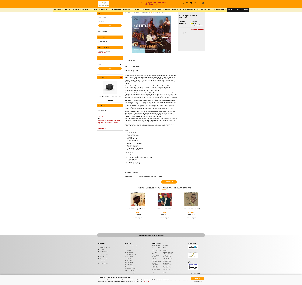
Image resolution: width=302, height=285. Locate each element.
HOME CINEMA (146, 10)
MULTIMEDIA (137, 10)
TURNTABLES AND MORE (60, 10)
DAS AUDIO (155, 260)
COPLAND (154, 258)
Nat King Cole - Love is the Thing (191, 208)
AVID (153, 253)
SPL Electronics (167, 255)
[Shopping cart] (203, 3)
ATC (153, 249)
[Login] (195, 3)
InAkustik (154, 266)
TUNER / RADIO (127, 10)
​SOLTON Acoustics (167, 253)
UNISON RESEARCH (167, 264)
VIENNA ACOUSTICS (168, 268)
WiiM (164, 272)
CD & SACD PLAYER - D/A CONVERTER (78, 10)
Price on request (197, 30)
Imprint (101, 253)
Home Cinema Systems (220, 10)
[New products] (121, 78)
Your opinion (169, 182)
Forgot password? (102, 31)
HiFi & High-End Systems (204, 10)
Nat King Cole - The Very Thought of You (137, 208)
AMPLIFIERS (94, 10)
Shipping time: (182, 23)
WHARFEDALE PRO (167, 271)
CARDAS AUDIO (155, 255)
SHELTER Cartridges (168, 252)
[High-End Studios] (104, 4)
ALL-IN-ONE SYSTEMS (115, 10)
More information (197, 281)
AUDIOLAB (154, 252)
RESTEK (165, 249)
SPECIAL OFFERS (156, 10)
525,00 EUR (110, 100)
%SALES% (230, 10)
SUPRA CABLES (166, 260)
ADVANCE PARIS (156, 246)
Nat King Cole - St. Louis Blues (164, 208)
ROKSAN (165, 250)
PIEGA (153, 271)
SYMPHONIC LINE (167, 261)
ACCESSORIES (166, 10)
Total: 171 (100, 126)
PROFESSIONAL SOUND (189, 10)
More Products (102, 52)
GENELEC (154, 263)
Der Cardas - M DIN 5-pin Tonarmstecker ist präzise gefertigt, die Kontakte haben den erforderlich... (109, 122)
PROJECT (154, 272)
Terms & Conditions (105, 247)
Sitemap (102, 261)
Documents (103, 260)
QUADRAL (165, 246)
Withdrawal (102, 256)
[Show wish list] (199, 3)
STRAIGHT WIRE (167, 257)
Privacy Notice (146, 281)
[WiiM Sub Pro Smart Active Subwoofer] (110, 87)
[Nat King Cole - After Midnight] (151, 34)
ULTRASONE (166, 263)
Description (130, 61)
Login (110, 25)
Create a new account (103, 29)
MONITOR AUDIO (156, 268)
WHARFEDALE (166, 269)
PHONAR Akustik (156, 269)
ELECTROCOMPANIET (157, 261)
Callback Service (104, 251)
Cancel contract (196, 273)
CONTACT (245, 10)
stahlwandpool (102, 128)
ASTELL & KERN (156, 247)
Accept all (197, 278)
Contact (102, 249)
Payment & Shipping (105, 254)
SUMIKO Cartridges (168, 258)
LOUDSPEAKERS (103, 10)
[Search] (187, 3)
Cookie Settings (104, 263)
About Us (238, 10)
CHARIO (154, 257)
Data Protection (104, 258)
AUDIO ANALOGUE (156, 250)
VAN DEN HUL (166, 266)
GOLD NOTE (155, 264)
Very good (100, 116)
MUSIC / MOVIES (176, 10)
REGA (164, 247)
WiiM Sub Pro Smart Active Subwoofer (110, 97)
